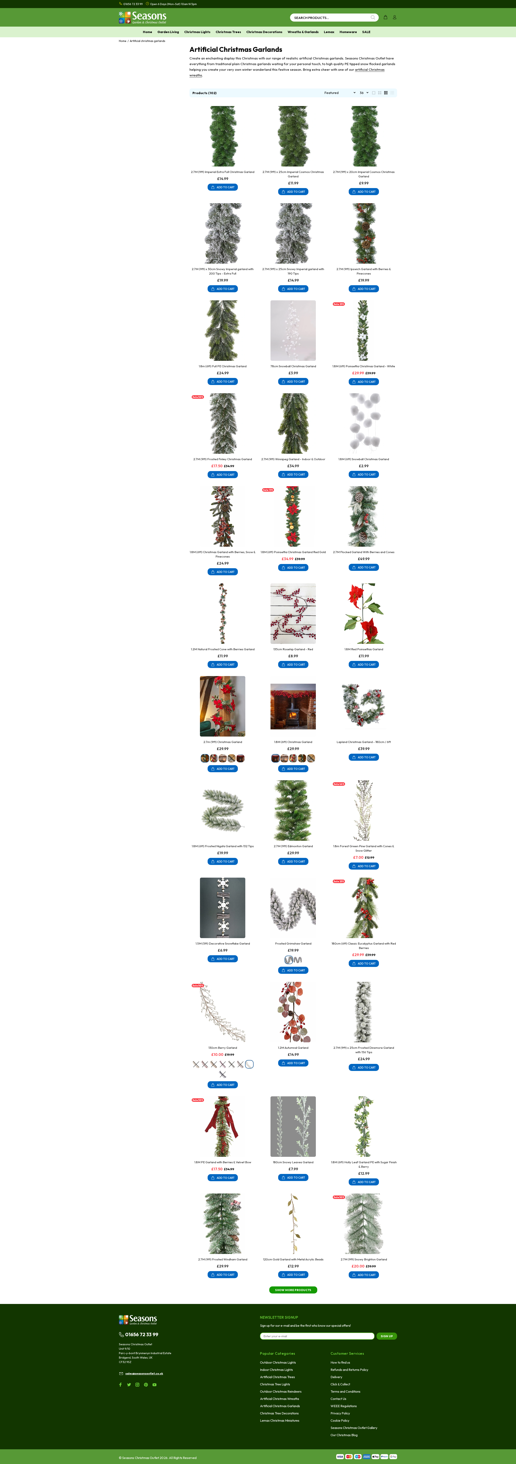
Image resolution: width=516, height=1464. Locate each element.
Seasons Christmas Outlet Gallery (354, 1428)
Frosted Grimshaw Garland (293, 943)
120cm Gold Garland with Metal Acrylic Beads (293, 1259)
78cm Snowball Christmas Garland (293, 366)
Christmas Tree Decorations (279, 1413)
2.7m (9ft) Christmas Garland (222, 742)
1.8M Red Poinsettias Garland (363, 649)
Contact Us (338, 1399)
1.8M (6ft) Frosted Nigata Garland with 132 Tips (223, 846)
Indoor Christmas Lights (276, 1370)
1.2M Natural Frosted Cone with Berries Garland (223, 649)
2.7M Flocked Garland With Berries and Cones (363, 552)
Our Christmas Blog (344, 1435)
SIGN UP (387, 1336)
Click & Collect (340, 1384)
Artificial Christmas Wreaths (279, 1399)
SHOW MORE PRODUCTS (293, 1290)
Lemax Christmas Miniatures (279, 1420)
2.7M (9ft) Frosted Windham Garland (222, 1259)
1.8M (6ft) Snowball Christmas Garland (363, 459)
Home (122, 41)
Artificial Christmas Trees (277, 1377)
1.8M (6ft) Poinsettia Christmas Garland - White (363, 366)
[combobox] (334, 18)
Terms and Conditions (345, 1391)
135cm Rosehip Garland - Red (293, 649)
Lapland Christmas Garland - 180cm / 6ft (364, 742)
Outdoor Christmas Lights (278, 1362)
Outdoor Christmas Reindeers (281, 1391)
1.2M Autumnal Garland (293, 1048)
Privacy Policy (340, 1413)
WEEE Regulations (344, 1406)
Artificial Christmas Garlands (280, 1406)
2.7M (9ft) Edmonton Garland (293, 846)
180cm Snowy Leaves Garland (293, 1162)
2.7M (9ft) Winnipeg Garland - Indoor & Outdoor (293, 459)
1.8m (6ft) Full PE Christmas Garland (223, 366)
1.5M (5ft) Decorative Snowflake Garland (223, 943)
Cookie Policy (340, 1420)
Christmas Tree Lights (275, 1384)
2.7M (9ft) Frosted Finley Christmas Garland (222, 459)
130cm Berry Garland (222, 1048)
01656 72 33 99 (141, 1334)
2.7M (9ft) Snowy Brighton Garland (364, 1259)
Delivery (336, 1377)
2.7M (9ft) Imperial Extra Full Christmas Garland (222, 172)
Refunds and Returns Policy (349, 1370)
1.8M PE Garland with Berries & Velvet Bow (222, 1162)
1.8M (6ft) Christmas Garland (293, 742)
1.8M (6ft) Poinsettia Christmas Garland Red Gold (293, 552)
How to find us (340, 1362)
